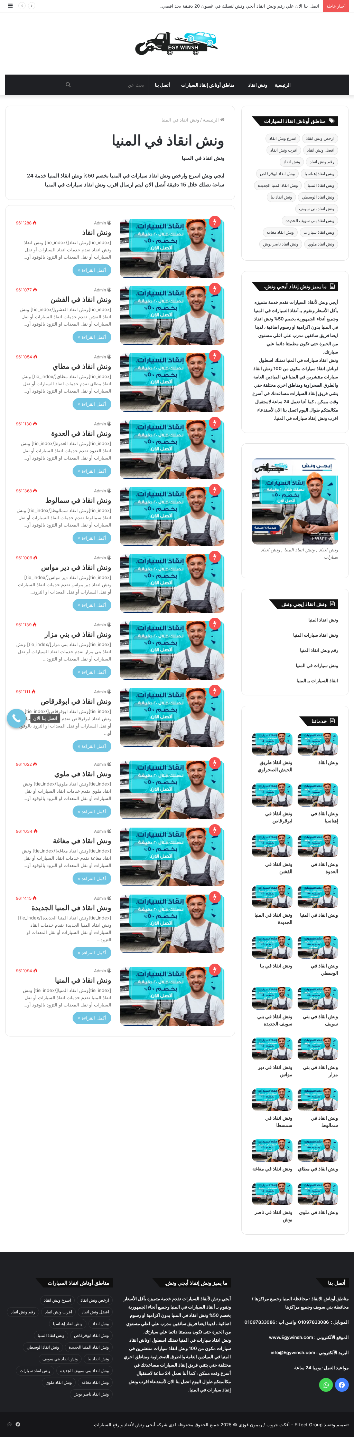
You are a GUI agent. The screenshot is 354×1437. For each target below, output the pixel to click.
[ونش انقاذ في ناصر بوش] (272, 1194)
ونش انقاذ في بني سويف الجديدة (274, 1020)
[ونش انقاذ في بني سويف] (318, 998)
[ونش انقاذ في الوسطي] (318, 947)
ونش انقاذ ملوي (321, 244)
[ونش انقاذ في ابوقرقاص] (172, 717)
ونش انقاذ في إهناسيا (324, 817)
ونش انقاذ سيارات (319, 232)
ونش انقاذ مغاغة (280, 232)
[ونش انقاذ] (172, 248)
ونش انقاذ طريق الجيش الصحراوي (275, 766)
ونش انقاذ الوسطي (318, 197)
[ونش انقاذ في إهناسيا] (318, 794)
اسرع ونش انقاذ (282, 138)
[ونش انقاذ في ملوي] (172, 790)
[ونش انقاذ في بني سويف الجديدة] (272, 998)
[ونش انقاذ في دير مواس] (172, 583)
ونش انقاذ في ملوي (82, 774)
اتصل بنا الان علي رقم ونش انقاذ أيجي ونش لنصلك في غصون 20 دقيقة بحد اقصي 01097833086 (225, 6)
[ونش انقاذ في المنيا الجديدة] (172, 924)
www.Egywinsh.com (291, 1337)
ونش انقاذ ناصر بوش (280, 244)
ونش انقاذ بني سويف (316, 208)
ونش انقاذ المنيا (321, 185)
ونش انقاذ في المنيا (83, 980)
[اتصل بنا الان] (16, 718)
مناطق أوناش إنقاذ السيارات (207, 85)
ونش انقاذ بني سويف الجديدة (310, 220)
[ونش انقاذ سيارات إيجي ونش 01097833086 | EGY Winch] (177, 43)
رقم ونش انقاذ (322, 161)
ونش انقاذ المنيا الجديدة (278, 185)
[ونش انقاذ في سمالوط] (172, 516)
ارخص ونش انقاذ (320, 138)
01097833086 (313, 1322)
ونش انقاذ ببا (281, 197)
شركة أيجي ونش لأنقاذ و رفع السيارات (130, 1424)
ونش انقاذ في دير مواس (76, 567)
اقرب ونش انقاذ (283, 150)
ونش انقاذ (257, 85)
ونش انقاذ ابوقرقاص (277, 173)
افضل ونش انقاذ (320, 150)
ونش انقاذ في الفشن (80, 299)
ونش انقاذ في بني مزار (78, 634)
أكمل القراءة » (92, 270)
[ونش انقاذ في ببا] (272, 947)
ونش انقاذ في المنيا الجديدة (71, 908)
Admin (100, 222)
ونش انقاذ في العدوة (81, 433)
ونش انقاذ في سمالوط (78, 500)
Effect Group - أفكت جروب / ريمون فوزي (280, 1424)
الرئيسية (283, 85)
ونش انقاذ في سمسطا (278, 1122)
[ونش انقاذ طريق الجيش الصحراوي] (272, 744)
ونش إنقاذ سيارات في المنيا (301, 418)
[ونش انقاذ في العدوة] (172, 449)
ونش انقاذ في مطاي (82, 366)
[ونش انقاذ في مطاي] (172, 382)
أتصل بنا (162, 85)
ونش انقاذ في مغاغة (82, 841)
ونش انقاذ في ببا (276, 965)
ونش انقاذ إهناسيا (319, 173)
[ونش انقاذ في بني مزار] (172, 650)
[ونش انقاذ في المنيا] (172, 996)
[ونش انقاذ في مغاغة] (172, 857)
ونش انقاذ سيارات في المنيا (312, 360)
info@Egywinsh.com (293, 1352)
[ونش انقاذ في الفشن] (172, 315)
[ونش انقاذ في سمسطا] (272, 1099)
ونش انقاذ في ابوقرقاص (76, 701)
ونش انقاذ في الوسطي (324, 969)
